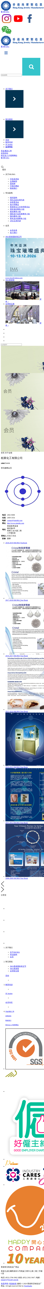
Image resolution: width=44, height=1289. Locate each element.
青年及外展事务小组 (18, 218)
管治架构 (13, 955)
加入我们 (13, 233)
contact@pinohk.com (14, 520)
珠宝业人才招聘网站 (9, 155)
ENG (7, 12)
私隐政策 (13, 1284)
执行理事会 (14, 205)
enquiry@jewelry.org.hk (9, 1280)
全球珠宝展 (14, 971)
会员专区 (9, 147)
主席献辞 (13, 181)
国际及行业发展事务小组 (20, 214)
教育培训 (9, 142)
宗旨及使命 (14, 179)
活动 (7, 140)
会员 (12, 957)
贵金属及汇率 (6, 151)
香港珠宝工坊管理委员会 (20, 207)
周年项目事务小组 (17, 209)
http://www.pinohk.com (15, 523)
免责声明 (4, 1284)
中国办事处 (14, 186)
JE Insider (9, 144)
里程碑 (12, 184)
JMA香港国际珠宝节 (18, 966)
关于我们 (9, 89)
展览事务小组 (15, 212)
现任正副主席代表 (17, 200)
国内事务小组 (15, 216)
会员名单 (13, 230)
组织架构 (13, 198)
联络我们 (13, 188)
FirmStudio (28, 1286)
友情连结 (4, 153)
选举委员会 (14, 202)
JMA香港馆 (14, 969)
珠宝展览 (9, 119)
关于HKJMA (15, 952)
